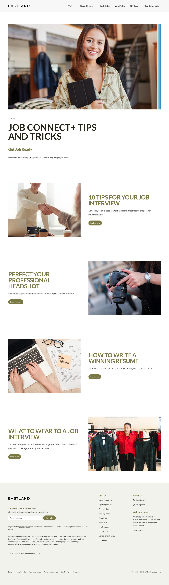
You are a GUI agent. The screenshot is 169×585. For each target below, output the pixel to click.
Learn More (138, 530)
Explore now (95, 223)
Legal (10, 572)
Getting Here (104, 513)
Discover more (15, 302)
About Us (103, 518)
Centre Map (104, 509)
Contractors (66, 572)
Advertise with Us (51, 572)
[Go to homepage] (19, 498)
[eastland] (19, 6)
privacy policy (24, 527)
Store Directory (105, 500)
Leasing (76, 572)
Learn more (94, 377)
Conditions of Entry (107, 536)
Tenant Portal (20, 572)
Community (104, 540)
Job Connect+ (105, 527)
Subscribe (49, 518)
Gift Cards (103, 522)
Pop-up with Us (35, 572)
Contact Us (103, 531)
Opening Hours (105, 504)
